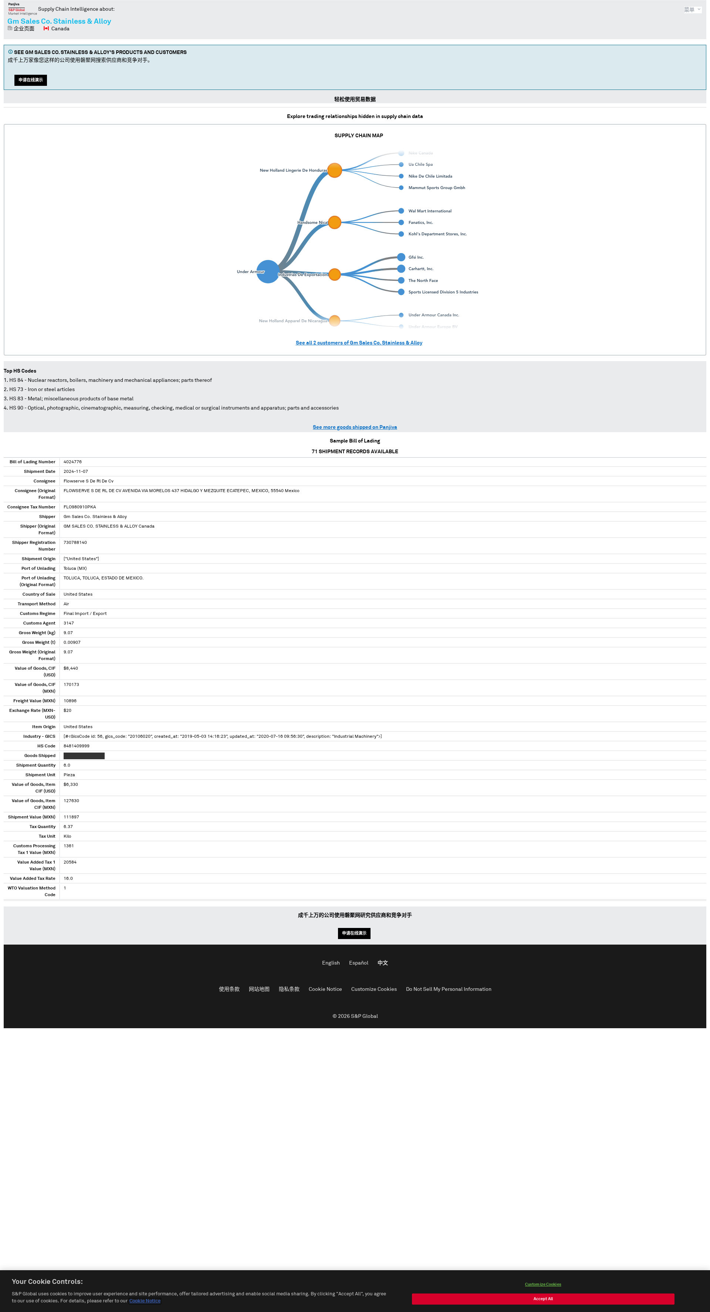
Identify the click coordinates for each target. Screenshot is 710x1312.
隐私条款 (289, 989)
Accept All (543, 1299)
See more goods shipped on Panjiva (355, 427)
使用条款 (229, 989)
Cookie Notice (325, 989)
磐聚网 (22, 9)
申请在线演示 (30, 80)
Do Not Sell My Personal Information (448, 989)
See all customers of (359, 343)
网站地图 (259, 989)
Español (358, 963)
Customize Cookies (374, 989)
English (331, 963)
